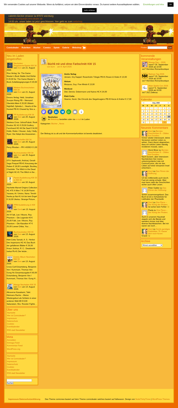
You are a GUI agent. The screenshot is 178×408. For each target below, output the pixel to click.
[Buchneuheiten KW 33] (10, 234)
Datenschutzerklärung (29, 399)
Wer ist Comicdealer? (16, 315)
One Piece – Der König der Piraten (157, 203)
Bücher (54, 123)
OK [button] (170, 4)
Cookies (10, 324)
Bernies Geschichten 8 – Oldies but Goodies (158, 133)
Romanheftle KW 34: (23, 139)
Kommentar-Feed (15, 345)
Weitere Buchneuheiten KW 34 (24, 88)
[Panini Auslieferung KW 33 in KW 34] (10, 180)
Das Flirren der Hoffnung (157, 189)
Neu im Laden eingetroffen (15, 57)
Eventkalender (13, 326)
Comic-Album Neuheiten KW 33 (24, 258)
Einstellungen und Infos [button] (153, 4)
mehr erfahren (89, 10)
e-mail (78, 119)
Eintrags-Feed (13, 343)
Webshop (55, 119)
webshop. (78, 21)
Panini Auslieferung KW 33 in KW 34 (25, 179)
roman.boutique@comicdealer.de (25, 18)
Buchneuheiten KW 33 (23, 232)
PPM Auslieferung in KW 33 (24, 206)
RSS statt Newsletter (16, 330)
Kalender (146, 99)
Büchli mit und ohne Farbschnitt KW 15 (72, 63)
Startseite (11, 313)
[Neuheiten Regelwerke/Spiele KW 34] (10, 65)
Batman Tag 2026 (156, 74)
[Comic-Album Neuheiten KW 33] (10, 259)
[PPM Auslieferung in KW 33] (10, 207)
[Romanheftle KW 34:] (10, 141)
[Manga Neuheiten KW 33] (10, 286)
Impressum (12, 318)
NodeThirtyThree (142, 399)
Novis (61, 123)
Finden (144, 47)
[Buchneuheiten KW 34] (10, 155)
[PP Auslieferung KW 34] (10, 117)
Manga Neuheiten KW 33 (25, 284)
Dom (20, 68)
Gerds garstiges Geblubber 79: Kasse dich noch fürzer (159, 231)
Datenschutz (12, 321)
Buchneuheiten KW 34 (23, 153)
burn (20, 182)
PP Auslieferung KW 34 (24, 115)
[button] (43, 111)
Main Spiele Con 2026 (158, 86)
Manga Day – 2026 (157, 62)
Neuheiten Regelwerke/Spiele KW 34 (25, 64)
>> (168, 103)
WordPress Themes (161, 399)
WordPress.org (13, 349)
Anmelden (11, 340)
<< (143, 103)
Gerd (20, 209)
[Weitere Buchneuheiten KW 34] (10, 89)
